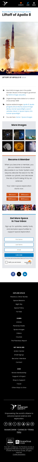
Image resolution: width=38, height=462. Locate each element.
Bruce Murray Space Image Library (16, 12)
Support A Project (19, 376)
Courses (19, 337)
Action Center (19, 351)
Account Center (10, 429)
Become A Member (19, 358)
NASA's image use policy (17, 95)
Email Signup (19, 355)
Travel (19, 384)
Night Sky (19, 304)
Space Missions (19, 300)
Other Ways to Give (19, 387)
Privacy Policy (29, 258)
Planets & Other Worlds (19, 297)
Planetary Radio (19, 326)
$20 (12, 199)
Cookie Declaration (19, 454)
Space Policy (19, 308)
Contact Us (22, 429)
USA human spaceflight (19, 112)
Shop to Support (19, 380)
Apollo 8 (26, 104)
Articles (19, 322)
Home (18, 117)
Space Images (27, 117)
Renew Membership (19, 373)
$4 (12, 194)
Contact (19, 362)
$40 (25, 199)
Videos (19, 333)
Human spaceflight (18, 109)
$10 (24, 194)
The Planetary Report (19, 341)
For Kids (19, 312)
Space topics (24, 111)
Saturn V (16, 111)
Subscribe (19, 255)
